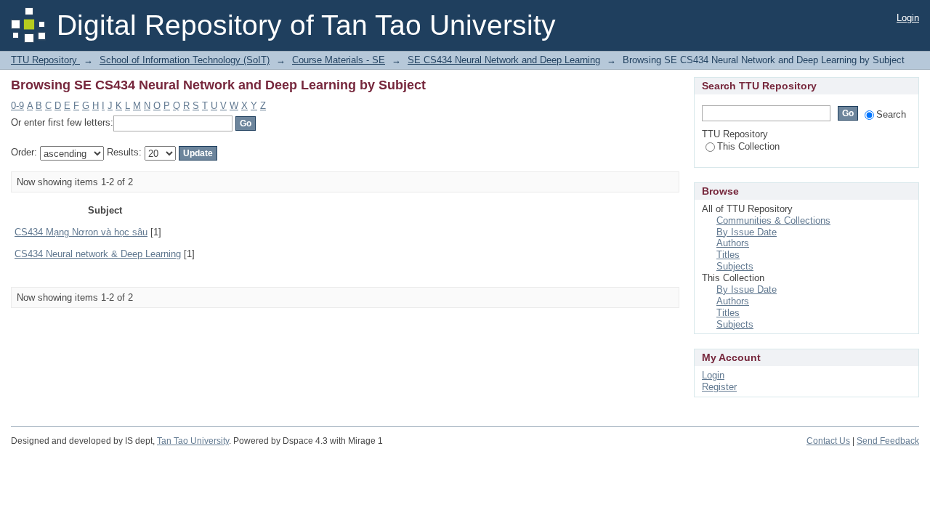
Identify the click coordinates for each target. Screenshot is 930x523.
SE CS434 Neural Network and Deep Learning (504, 59)
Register (719, 386)
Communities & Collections (773, 220)
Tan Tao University (193, 441)
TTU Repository (45, 59)
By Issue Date (746, 232)
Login (908, 17)
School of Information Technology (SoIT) (185, 59)
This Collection (748, 146)
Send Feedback (888, 441)
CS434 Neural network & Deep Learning (98, 253)
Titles (728, 254)
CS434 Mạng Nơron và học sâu (81, 232)
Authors (732, 243)
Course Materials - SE (338, 59)
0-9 (17, 105)
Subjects (734, 266)
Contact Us (828, 441)
